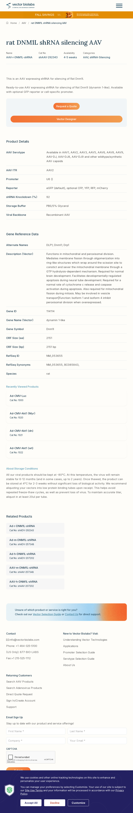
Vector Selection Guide (47, 614)
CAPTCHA (11, 748)
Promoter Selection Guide (79, 652)
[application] (66, 791)
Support (11, 707)
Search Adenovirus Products (24, 688)
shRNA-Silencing (100, 57)
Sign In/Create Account (20, 700)
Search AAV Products (19, 681)
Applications (70, 646)
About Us (69, 665)
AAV (24, 23)
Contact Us (71, 614)
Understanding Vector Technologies (85, 639)
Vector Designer (66, 119)
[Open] (119, 6)
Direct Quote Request (19, 694)
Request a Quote (66, 106)
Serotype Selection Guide (78, 658)
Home (13, 23)
